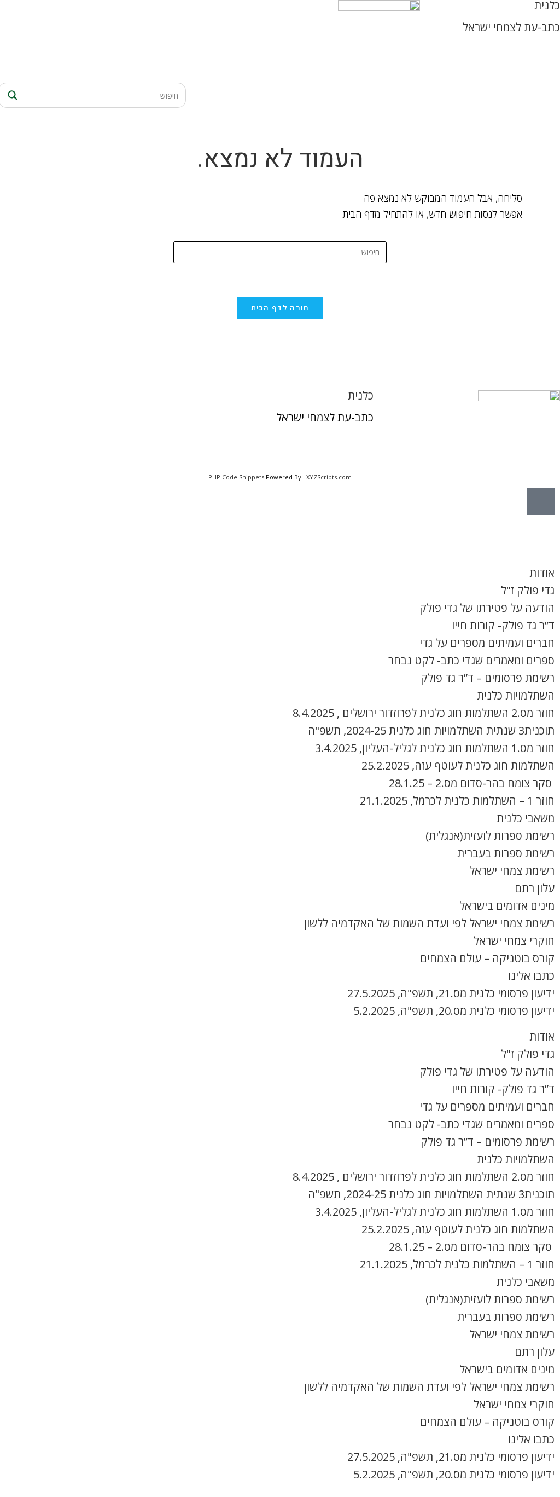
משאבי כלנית (526, 818)
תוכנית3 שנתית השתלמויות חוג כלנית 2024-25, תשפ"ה (431, 730)
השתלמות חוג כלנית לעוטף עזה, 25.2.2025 (458, 765)
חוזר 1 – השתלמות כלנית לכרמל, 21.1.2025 (457, 800)
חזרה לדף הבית (280, 308)
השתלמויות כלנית (516, 695)
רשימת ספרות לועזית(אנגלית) (490, 835)
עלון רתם (535, 888)
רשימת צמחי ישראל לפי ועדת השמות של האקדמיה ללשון (429, 923)
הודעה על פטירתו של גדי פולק (487, 607)
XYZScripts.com (329, 477)
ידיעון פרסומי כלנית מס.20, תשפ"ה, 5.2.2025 (454, 1010)
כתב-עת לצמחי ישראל (511, 27)
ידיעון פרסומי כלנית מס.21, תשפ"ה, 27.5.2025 (451, 993)
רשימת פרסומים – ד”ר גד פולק (488, 678)
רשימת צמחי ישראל (512, 870)
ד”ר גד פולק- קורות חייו (503, 625)
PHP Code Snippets (236, 477)
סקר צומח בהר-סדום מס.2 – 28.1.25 (472, 783)
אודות (542, 572)
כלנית (361, 395)
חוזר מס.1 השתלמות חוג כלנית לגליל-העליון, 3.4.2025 (435, 748)
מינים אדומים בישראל (507, 905)
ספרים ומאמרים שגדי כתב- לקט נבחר (471, 660)
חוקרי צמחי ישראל (514, 940)
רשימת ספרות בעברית (506, 853)
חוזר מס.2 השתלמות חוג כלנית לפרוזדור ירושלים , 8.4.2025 (424, 713)
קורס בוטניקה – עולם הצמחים (487, 958)
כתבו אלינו (531, 975)
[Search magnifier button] (11, 95)
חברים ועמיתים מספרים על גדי (487, 642)
